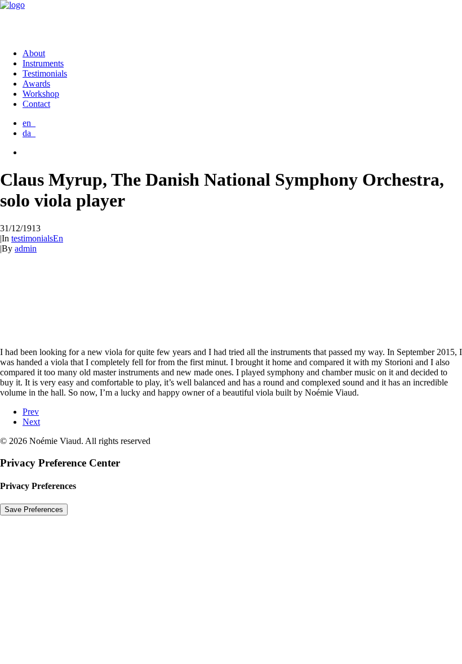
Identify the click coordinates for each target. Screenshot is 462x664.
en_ (29, 123)
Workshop (41, 93)
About (34, 53)
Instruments (43, 63)
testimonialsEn (37, 238)
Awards (36, 83)
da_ (29, 133)
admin (26, 248)
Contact (36, 104)
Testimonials (45, 73)
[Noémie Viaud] (231, 19)
